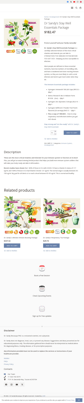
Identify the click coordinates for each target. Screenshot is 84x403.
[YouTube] (74, 1)
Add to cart (71, 133)
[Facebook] (67, 1)
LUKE (43, 396)
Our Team (11, 374)
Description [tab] (12, 152)
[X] (71, 1)
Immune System (66, 143)
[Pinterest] (80, 1)
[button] (72, 8)
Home (46, 17)
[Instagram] (77, 1)
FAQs (6, 361)
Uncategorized (54, 17)
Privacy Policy (9, 364)
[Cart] (80, 8)
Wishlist (6, 358)
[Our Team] (6, 374)
